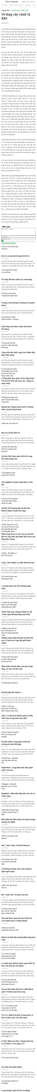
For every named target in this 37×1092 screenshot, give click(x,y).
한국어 (33, 1)
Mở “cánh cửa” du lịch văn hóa (14, 895)
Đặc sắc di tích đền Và (10, 433)
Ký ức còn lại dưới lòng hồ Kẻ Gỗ (15, 256)
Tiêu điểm (4, 5)
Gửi (2, 241)
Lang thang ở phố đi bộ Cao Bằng (15, 1090)
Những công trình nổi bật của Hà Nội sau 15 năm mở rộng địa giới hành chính (17, 640)
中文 (28, 1)
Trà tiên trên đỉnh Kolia (11, 1067)
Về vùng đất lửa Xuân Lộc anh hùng (16, 279)
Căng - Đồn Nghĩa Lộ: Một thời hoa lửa (17, 562)
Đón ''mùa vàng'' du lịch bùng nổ (15, 845)
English (24, 1)
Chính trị (27, 5)
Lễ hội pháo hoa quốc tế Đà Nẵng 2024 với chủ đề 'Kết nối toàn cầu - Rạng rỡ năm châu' (17, 381)
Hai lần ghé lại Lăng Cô (11, 692)
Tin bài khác (8, 243)
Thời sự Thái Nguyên (15, 5)
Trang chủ (5, 10)
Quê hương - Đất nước (19, 10)
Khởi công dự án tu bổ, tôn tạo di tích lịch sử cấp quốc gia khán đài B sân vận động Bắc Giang (18, 536)
